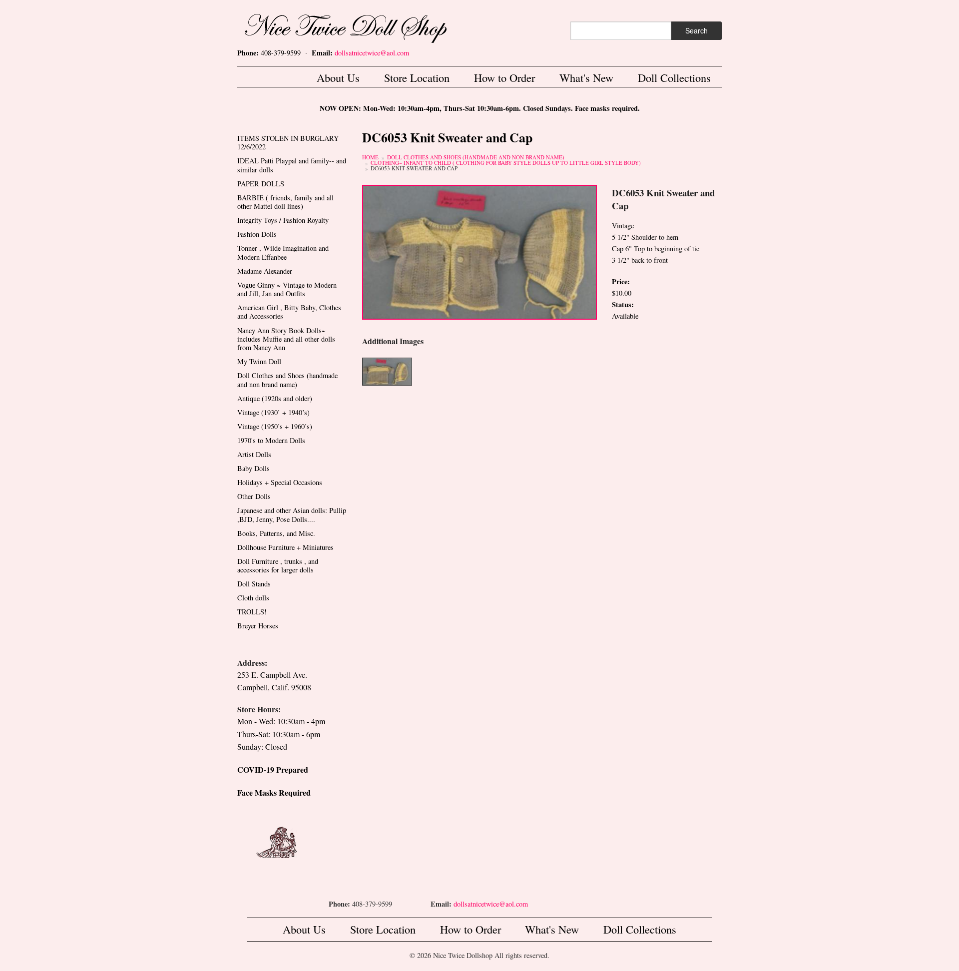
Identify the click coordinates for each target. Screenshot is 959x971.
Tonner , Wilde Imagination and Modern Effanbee (283, 252)
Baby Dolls (253, 468)
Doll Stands (254, 583)
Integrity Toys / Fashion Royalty (283, 220)
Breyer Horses (257, 625)
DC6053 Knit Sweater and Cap (414, 168)
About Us (338, 77)
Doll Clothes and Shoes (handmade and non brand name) (475, 157)
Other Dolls (254, 496)
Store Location (417, 77)
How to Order (504, 77)
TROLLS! (252, 611)
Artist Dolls (254, 454)
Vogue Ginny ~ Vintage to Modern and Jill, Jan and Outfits (287, 289)
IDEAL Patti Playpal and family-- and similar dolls (291, 165)
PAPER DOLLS (260, 183)
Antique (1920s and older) (274, 398)
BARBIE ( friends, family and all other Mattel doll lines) (285, 202)
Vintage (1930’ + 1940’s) (273, 412)
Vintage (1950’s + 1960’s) (274, 426)
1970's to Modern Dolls (271, 440)
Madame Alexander (264, 271)
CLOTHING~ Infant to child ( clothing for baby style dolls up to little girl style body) (506, 162)
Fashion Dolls (257, 234)
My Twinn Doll (259, 361)
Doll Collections (674, 77)
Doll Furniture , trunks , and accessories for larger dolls (277, 565)
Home (370, 157)
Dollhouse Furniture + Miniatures (285, 547)
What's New (586, 77)
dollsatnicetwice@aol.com (372, 52)
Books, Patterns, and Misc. (276, 533)
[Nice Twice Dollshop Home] (362, 26)
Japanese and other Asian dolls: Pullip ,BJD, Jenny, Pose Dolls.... (291, 514)
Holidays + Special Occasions (279, 482)
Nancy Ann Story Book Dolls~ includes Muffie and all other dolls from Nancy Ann (286, 339)
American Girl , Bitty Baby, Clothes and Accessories (289, 312)
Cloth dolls (253, 597)
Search (696, 30)
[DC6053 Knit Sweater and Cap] (479, 251)
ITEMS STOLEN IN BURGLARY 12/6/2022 (288, 142)
